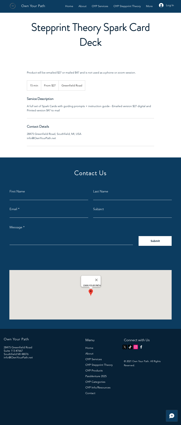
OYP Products (94, 370)
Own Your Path (33, 6)
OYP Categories (95, 381)
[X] (124, 347)
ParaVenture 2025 (96, 376)
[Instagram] (135, 347)
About (89, 353)
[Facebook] (141, 347)
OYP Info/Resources (97, 387)
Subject (98, 209)
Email (13, 209)
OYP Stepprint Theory (99, 365)
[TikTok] (130, 347)
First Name (17, 191)
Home (89, 348)
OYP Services (93, 359)
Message (16, 227)
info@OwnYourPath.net (18, 357)
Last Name (100, 191)
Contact (90, 393)
